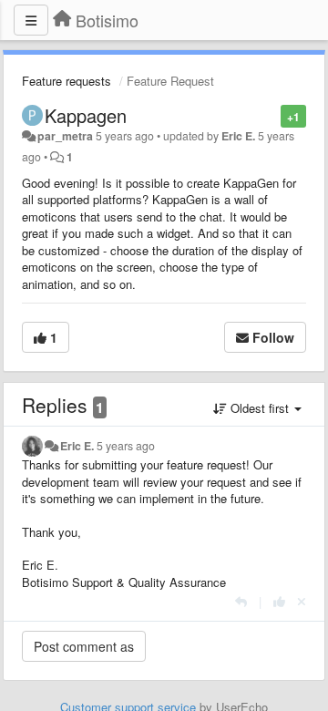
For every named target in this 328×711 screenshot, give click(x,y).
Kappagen (86, 115)
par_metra (65, 136)
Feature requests (66, 80)
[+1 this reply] (279, 601)
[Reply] (241, 601)
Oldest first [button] (259, 408)
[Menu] (31, 20)
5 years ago (126, 446)
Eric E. (238, 136)
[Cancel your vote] (301, 601)
